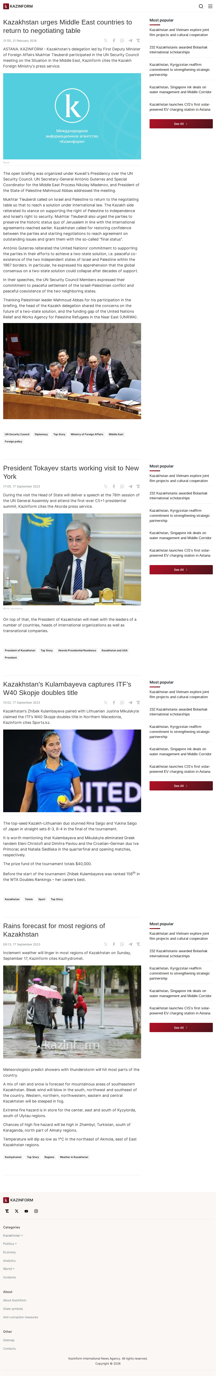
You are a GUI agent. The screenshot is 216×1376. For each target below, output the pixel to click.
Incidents (9, 1277)
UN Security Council (17, 434)
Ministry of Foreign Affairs (87, 434)
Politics (8, 1244)
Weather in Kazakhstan (74, 1157)
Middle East (116, 434)
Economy (9, 1252)
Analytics (9, 1260)
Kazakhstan (12, 899)
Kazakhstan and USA (115, 650)
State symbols (13, 1308)
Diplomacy (41, 434)
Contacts (9, 1348)
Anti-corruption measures (20, 1317)
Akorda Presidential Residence (77, 650)
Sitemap (9, 1340)
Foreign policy (13, 441)
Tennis (29, 899)
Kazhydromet (13, 1157)
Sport (41, 899)
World (7, 1269)
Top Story (59, 434)
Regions (49, 1157)
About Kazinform (14, 1300)
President (11, 657)
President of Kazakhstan (20, 650)
